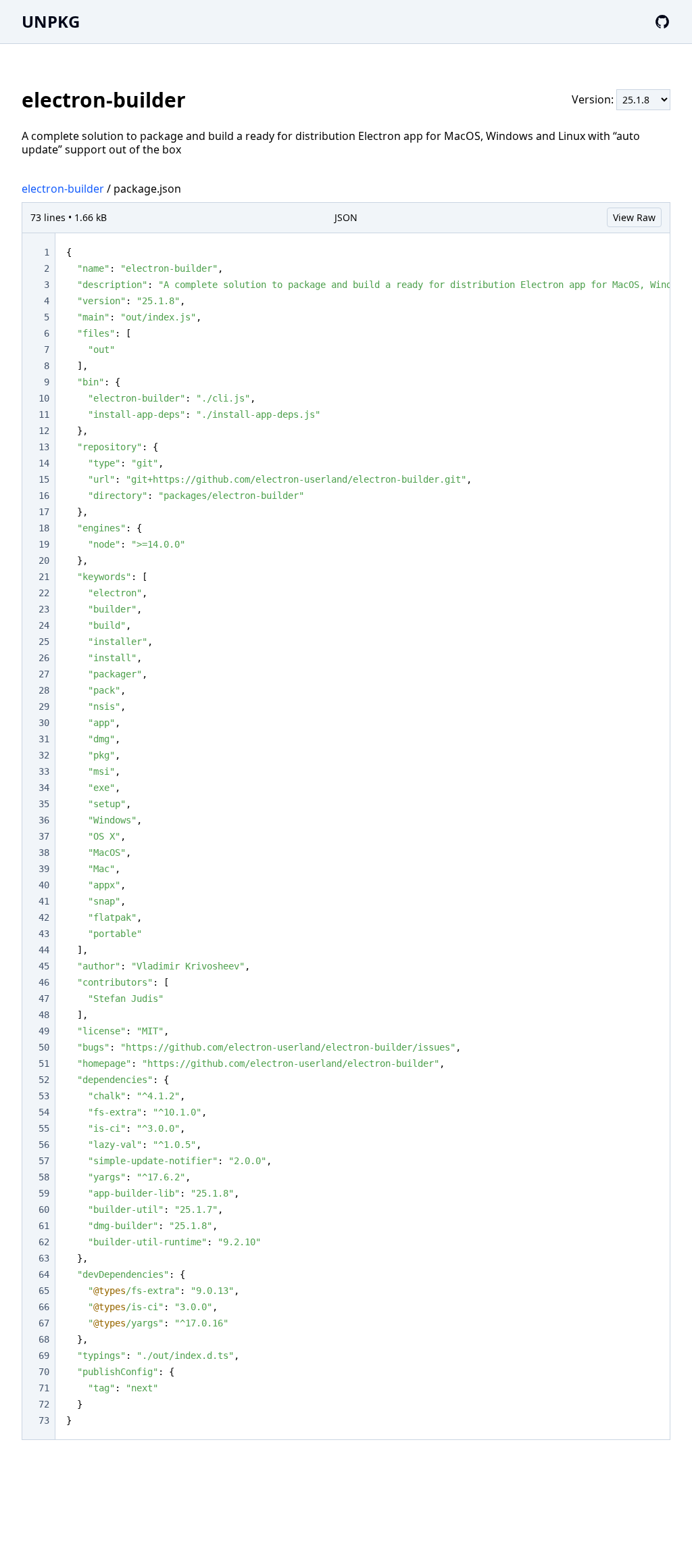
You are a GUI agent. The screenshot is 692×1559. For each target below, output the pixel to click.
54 (44, 1112)
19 (44, 544)
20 (44, 560)
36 (44, 820)
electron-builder (63, 188)
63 (44, 1258)
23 (44, 609)
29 (44, 706)
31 (44, 739)
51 (44, 1063)
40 (44, 885)
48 (44, 1014)
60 (44, 1209)
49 (44, 1031)
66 (44, 1306)
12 (44, 430)
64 (44, 1274)
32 (44, 755)
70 (44, 1371)
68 (44, 1339)
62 (44, 1242)
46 (44, 982)
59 (44, 1193)
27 (44, 674)
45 (44, 966)
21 (44, 576)
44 (44, 949)
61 (44, 1225)
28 (44, 690)
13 (44, 446)
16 (44, 495)
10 (44, 398)
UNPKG (51, 21)
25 (44, 641)
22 (44, 592)
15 (44, 479)
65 (44, 1290)
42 (44, 917)
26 (44, 657)
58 (44, 1177)
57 (44, 1160)
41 (44, 901)
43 (44, 933)
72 (44, 1404)
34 (44, 787)
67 (44, 1323)
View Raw (634, 217)
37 (44, 836)
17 (44, 511)
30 (44, 722)
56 (44, 1144)
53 (44, 1095)
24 (44, 625)
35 (44, 803)
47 (44, 998)
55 (44, 1128)
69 (44, 1355)
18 (44, 528)
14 (44, 463)
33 (44, 771)
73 (44, 1420)
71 (44, 1388)
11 (44, 414)
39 (44, 868)
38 (44, 852)
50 (44, 1047)
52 (44, 1079)
